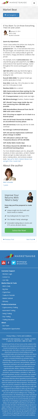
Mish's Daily (6, 286)
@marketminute (22, 264)
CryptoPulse (6, 292)
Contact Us (6, 277)
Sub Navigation (11, 15)
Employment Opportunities (11, 329)
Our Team (5, 326)
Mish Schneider (8, 182)
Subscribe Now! (19, 230)
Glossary (5, 301)
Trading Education (8, 320)
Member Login (7, 274)
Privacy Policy (10, 336)
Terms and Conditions (24, 336)
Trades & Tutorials (8, 295)
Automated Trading (8, 310)
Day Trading (6, 316)
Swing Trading (7, 313)
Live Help (5, 280)
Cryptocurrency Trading (10, 307)
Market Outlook (7, 298)
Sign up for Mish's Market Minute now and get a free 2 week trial (17, 160)
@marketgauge (22, 262)
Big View (5, 289)
